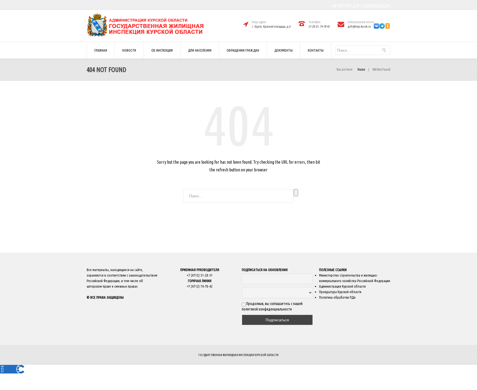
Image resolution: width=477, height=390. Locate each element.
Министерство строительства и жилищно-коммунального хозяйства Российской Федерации (354, 278)
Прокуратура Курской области (340, 292)
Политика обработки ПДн (337, 297)
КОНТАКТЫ (316, 50)
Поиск (296, 192)
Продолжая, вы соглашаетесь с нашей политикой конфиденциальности (272, 306)
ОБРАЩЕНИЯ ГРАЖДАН (243, 50)
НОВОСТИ (129, 50)
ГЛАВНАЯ (100, 50)
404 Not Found (381, 69)
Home (361, 69)
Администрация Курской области (342, 286)
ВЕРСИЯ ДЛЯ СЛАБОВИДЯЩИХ (364, 6)
